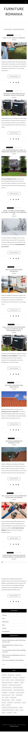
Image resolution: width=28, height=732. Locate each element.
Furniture (4, 615)
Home (3, 618)
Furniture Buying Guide (15, 685)
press (3, 705)
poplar (24, 702)
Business (15, 677)
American (18, 675)
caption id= (22, 677)
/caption (4, 675)
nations (4, 702)
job (3, 697)
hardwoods (12, 692)
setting (21, 707)
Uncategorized (5, 631)
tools (17, 710)
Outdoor (4, 628)
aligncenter (11, 675)
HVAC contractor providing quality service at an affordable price (13, 328)
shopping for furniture (8, 710)
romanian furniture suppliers (9, 707)
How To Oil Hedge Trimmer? (14, 38)
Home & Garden (20, 692)
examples (16, 682)
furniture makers (6, 687)
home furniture (6, 695)
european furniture (7, 682)
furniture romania (18, 687)
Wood (15, 712)
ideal (13, 695)
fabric (21, 682)
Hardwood (4, 692)
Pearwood (10, 702)
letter (6, 697)
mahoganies (13, 697)
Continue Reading (14, 76)
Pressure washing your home (8, 179)
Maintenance (10, 35)
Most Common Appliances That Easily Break (13, 660)
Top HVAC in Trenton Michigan (9, 355)
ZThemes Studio (14, 726)
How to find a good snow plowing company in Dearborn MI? (14, 212)
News (3, 625)
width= (3, 712)
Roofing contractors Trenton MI (9, 411)
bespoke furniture (6, 677)
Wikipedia (9, 712)
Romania (8, 705)
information (19, 695)
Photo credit (17, 702)
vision (21, 710)
